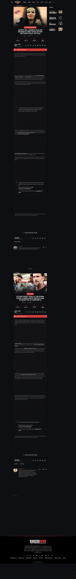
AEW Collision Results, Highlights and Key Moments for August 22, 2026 (53, 13)
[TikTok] (48, 555)
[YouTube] (38, 45)
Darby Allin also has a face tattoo (21, 153)
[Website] (43, 247)
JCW (46, 2)
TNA (38, 2)
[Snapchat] (42, 45)
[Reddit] (45, 45)
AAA (42, 2)
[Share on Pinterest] (40, 238)
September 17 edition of (30, 348)
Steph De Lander (17, 241)
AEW (33, 2)
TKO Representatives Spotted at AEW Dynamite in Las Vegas (52, 24)
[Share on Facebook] (33, 238)
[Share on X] (35, 238)
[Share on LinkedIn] (38, 238)
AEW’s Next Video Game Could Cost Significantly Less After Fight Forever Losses (53, 18)
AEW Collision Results (52, 10)
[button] (53, 2)
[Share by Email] (45, 238)
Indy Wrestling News (30, 27)
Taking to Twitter (18, 343)
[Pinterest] (35, 45)
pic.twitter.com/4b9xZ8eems (25, 188)
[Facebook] (26, 45)
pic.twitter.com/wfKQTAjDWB (25, 426)
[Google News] (31, 45)
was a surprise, (28, 76)
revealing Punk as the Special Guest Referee (28, 374)
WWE (29, 2)
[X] (28, 45)
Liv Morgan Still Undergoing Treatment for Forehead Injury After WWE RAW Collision (52, 30)
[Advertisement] (21, 122)
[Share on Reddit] (42, 238)
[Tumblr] (39, 555)
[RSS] (51, 555)
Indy (50, 2)
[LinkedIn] (33, 45)
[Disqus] (30, 510)
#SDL (32, 187)
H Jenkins (20, 246)
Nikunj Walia (24, 302)
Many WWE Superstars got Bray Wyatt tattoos (26, 132)
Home (24, 2)
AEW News (50, 16)
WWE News (17, 272)
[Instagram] (40, 45)
